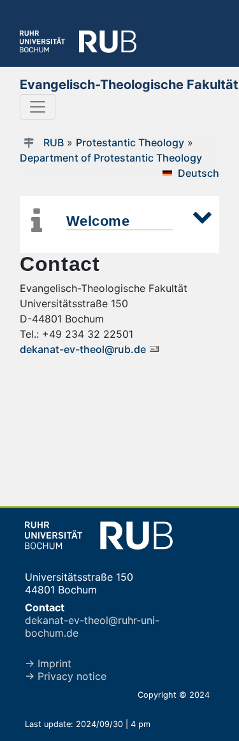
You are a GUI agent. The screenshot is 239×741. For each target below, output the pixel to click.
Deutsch (198, 173)
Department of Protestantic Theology (111, 157)
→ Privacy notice (65, 676)
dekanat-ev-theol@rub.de (84, 349)
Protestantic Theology (130, 142)
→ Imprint (48, 663)
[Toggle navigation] (37, 107)
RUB (53, 142)
